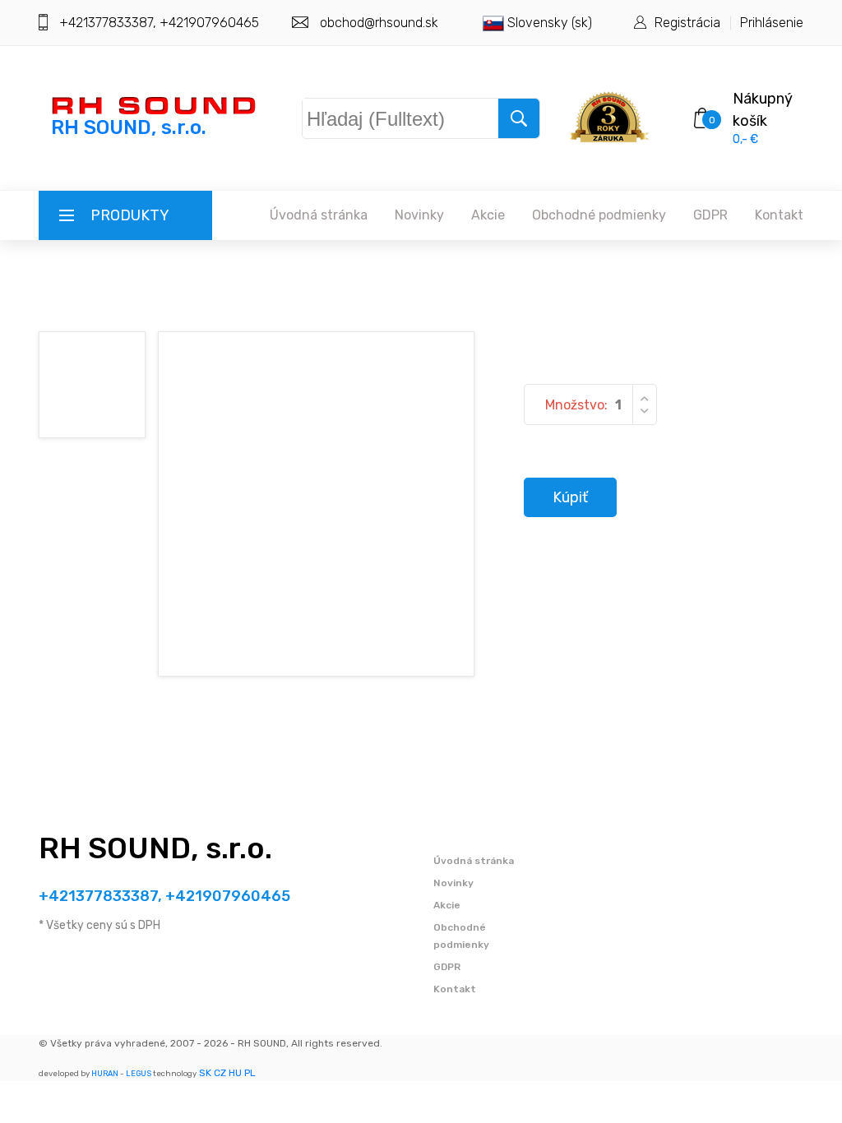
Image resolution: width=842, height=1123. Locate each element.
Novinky (419, 215)
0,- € (745, 139)
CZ (220, 1073)
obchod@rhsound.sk (379, 22)
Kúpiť (570, 497)
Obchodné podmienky (599, 215)
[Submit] (518, 118)
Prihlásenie (771, 22)
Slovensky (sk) (548, 22)
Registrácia (687, 22)
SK (205, 1073)
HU (235, 1073)
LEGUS (138, 1073)
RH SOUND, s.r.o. (155, 848)
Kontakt (779, 215)
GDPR (710, 215)
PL (250, 1073)
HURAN (104, 1073)
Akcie (488, 215)
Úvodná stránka (319, 215)
